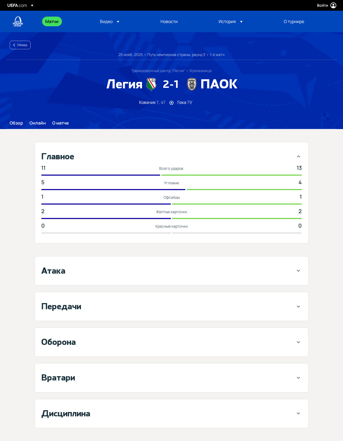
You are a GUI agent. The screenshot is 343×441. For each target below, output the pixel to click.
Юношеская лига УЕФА (17, 21)
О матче (60, 123)
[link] (52, 21)
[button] (109, 21)
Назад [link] (22, 45)
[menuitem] (66, 21)
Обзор (16, 123)
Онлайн (37, 123)
